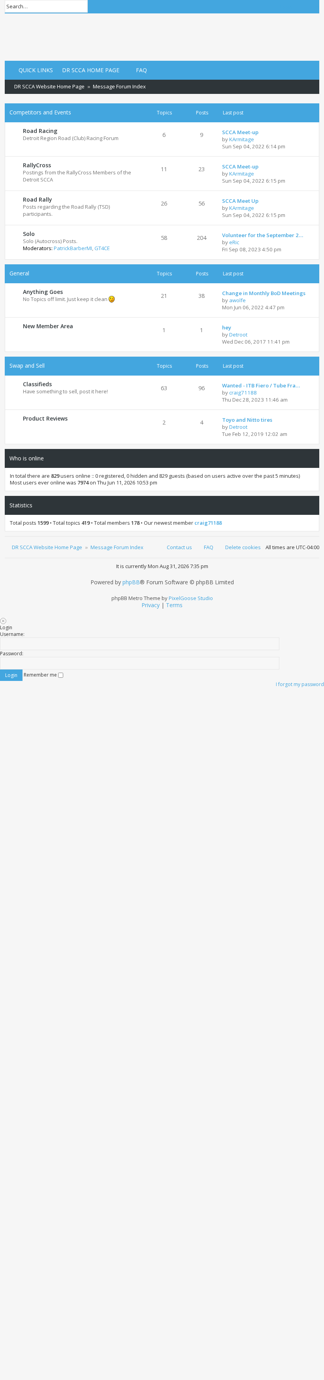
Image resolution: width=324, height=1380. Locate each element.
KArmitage (241, 139)
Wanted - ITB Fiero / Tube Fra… (261, 385)
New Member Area (48, 326)
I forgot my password (300, 684)
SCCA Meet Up (240, 200)
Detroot (238, 334)
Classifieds (37, 384)
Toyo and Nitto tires (247, 419)
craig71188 (243, 392)
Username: (12, 634)
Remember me (41, 674)
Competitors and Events (40, 112)
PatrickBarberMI (73, 248)
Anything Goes (43, 291)
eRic (234, 242)
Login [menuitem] (286, 6)
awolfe (237, 300)
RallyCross (37, 165)
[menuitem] (87, 70)
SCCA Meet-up (240, 132)
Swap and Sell (27, 365)
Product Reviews (45, 418)
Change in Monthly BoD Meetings (263, 293)
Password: (11, 653)
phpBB (131, 582)
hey (226, 327)
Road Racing (40, 131)
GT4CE (102, 248)
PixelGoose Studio (191, 598)
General (19, 273)
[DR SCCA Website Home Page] (30, 37)
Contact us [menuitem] (179, 547)
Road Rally (37, 199)
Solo (29, 233)
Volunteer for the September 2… (262, 235)
